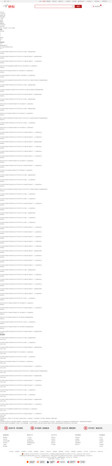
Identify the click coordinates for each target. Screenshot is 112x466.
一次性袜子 (31, 423)
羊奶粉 (75, 423)
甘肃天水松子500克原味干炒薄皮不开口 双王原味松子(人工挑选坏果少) (16, 70)
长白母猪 (42, 418)
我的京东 (60, 1)
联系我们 (17, 451)
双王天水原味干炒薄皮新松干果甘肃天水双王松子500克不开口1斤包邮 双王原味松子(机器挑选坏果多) (24, 80)
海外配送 (29, 444)
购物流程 (5, 437)
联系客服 (5, 446)
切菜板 (67, 423)
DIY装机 (101, 439)
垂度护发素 (54, 418)
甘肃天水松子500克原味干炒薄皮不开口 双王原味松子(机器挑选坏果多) (16, 317)
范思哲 (35, 423)
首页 (1, 28)
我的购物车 (97, 6)
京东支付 (57, 459)
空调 (65, 423)
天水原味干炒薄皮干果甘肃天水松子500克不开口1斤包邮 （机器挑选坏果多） (18, 51)
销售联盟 (61, 451)
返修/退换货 (78, 442)
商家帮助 (36, 451)
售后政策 (77, 437)
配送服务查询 (30, 441)
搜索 (78, 6)
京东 (15, 7)
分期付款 (53, 441)
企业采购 (74, 1)
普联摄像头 (2, 17)
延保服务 (101, 441)
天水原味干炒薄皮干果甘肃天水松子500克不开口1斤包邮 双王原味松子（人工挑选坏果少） (21, 61)
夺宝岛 (100, 437)
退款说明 (77, 441)
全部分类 (2, 12)
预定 (42, 423)
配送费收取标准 (30, 442)
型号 (70, 423)
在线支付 (53, 439)
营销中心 (42, 451)
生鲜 (73, 423)
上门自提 (29, 437)
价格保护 (77, 439)
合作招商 (30, 451)
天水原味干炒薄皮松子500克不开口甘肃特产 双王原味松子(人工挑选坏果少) (17, 75)
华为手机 (2, 423)
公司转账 (53, 444)
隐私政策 (80, 451)
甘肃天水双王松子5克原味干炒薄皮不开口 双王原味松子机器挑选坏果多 (16, 326)
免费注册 (48, 1)
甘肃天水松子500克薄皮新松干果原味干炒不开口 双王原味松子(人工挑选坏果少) (18, 66)
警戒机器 (48, 418)
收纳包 (1, 20)
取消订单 (77, 444)
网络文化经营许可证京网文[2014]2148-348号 (61, 455)
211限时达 (29, 439)
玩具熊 (52, 423)
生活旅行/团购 (6, 441)
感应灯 (49, 423)
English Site (93, 451)
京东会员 (68, 1)
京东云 (62, 459)
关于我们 (11, 451)
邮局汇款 (53, 442)
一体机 (1, 18)
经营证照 (75, 457)
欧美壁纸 (61, 423)
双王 (1, 39)
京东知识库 (2, 13)
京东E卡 (101, 442)
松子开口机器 (15, 418)
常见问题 (5, 442)
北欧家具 (6, 423)
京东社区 (67, 451)
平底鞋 (38, 423)
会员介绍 (5, 439)
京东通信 (101, 444)
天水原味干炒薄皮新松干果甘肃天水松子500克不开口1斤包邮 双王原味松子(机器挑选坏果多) (21, 89)
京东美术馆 (2, 24)
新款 (46, 423)
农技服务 (5, 28)
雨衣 (10, 423)
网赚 (12, 423)
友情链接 (55, 451)
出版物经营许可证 (45, 455)
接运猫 (1, 37)
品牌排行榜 (2, 15)
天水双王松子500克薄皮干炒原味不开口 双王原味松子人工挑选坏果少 (16, 170)
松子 (1, 43)
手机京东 (82, 1)
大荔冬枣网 (36, 418)
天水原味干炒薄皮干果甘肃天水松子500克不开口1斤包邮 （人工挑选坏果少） (18, 122)
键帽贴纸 (2, 23)
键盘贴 (1, 21)
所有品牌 (2, 31)
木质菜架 (57, 423)
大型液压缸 (30, 418)
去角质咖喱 (25, 423)
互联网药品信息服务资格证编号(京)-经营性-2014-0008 (63, 454)
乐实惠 (9, 418)
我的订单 (54, 1)
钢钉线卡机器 (23, 418)
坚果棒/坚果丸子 (4, 45)
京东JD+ (101, 446)
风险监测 (73, 451)
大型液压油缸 (3, 418)
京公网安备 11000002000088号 (31, 454)
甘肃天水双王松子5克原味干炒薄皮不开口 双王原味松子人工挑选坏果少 (16, 103)
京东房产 (18, 423)
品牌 (44, 423)
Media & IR (100, 451)
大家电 (4, 444)
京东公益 (86, 451)
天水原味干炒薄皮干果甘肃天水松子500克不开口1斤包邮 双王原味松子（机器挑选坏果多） (21, 56)
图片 (15, 423)
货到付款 (53, 437)
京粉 (21, 423)
